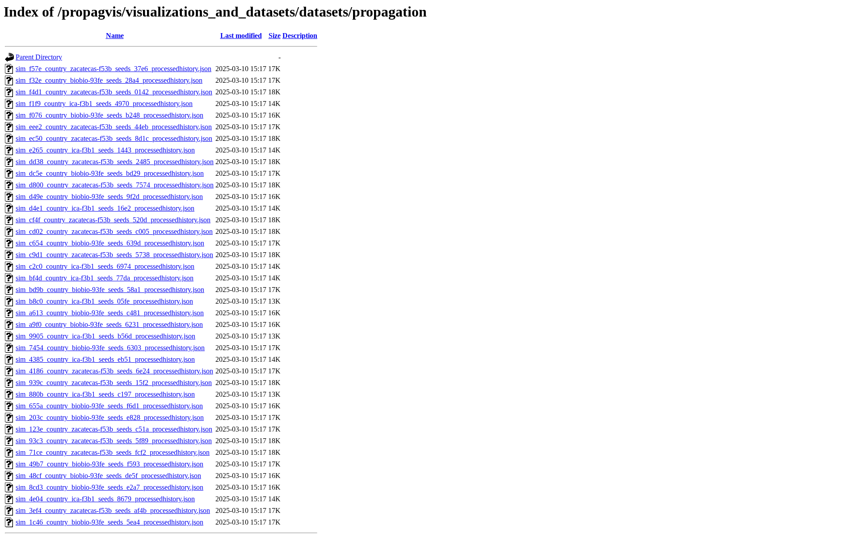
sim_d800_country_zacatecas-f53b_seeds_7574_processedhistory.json (115, 185)
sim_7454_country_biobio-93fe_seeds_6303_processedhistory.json (110, 347)
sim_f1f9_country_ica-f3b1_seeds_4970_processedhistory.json (104, 103)
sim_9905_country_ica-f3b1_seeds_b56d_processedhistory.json (105, 336)
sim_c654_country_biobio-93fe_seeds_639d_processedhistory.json (110, 243)
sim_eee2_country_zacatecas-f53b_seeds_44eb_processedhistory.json (114, 127)
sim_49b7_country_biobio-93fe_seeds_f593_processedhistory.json (109, 464)
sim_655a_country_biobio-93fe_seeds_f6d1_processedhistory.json (109, 406)
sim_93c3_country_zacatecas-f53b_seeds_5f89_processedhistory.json (114, 441)
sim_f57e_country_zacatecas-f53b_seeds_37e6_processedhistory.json (113, 68)
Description (299, 35)
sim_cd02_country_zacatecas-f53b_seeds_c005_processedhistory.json (114, 231)
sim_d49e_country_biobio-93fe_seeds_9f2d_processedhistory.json (109, 196)
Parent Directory (39, 57)
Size (275, 35)
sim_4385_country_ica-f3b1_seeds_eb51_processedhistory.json (105, 359)
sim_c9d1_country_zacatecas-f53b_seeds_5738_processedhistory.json (114, 254)
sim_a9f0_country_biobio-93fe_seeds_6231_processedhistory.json (109, 324)
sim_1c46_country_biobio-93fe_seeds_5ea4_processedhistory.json (109, 522)
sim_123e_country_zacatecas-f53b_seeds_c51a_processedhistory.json (114, 429)
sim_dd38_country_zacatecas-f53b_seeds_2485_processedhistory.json (115, 161)
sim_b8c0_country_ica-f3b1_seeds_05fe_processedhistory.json (104, 301)
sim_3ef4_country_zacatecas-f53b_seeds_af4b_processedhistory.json (113, 510)
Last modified (241, 35)
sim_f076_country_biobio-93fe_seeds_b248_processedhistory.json (109, 115)
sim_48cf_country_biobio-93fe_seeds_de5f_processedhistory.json (108, 475)
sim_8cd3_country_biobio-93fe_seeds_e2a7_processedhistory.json (109, 487)
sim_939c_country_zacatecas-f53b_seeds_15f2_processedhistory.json (114, 382)
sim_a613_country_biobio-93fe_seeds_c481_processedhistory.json (110, 313)
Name (115, 35)
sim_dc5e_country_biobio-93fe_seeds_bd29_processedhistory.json (110, 173)
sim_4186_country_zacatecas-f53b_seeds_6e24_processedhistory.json (114, 371)
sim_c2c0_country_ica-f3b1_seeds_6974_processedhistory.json (105, 266)
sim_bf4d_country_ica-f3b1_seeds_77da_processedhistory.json (104, 278)
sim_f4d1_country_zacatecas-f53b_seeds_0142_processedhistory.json (114, 92)
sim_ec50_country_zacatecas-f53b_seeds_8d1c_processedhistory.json (114, 138)
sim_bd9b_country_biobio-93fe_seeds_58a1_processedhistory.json (110, 289)
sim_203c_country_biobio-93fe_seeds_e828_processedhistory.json (110, 417)
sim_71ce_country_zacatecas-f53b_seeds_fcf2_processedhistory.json (113, 452)
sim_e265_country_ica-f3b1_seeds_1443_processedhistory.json (105, 150)
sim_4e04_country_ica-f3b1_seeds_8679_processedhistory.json (105, 499)
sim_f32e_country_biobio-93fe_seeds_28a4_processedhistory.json (109, 80)
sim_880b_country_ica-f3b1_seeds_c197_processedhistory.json (105, 394)
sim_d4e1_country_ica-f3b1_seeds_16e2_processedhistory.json (105, 208)
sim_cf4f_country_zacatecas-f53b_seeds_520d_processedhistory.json (113, 220)
